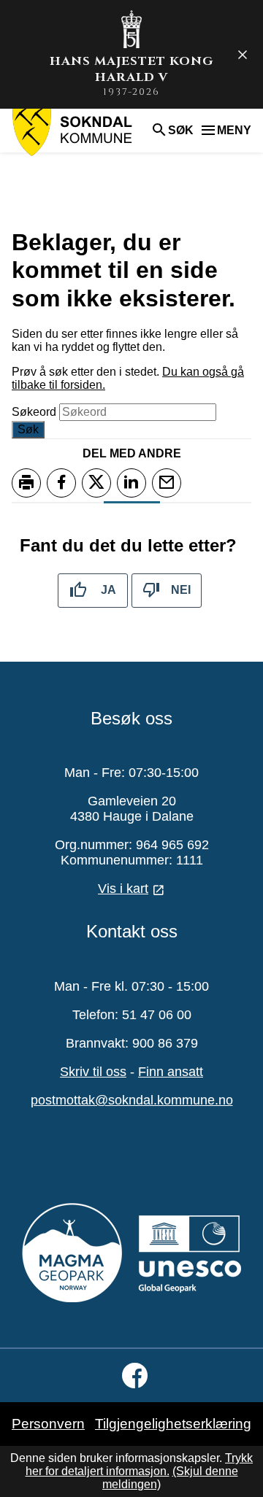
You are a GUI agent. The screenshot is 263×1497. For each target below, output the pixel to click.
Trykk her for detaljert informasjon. (140, 1464)
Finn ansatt (170, 1071)
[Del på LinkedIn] (131, 483)
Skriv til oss (93, 1071)
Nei (181, 590)
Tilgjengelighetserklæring (173, 1423)
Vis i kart (123, 888)
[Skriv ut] (26, 483)
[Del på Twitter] (96, 483)
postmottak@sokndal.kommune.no (132, 1100)
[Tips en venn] (166, 483)
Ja (108, 590)
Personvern (48, 1423)
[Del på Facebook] (61, 483)
